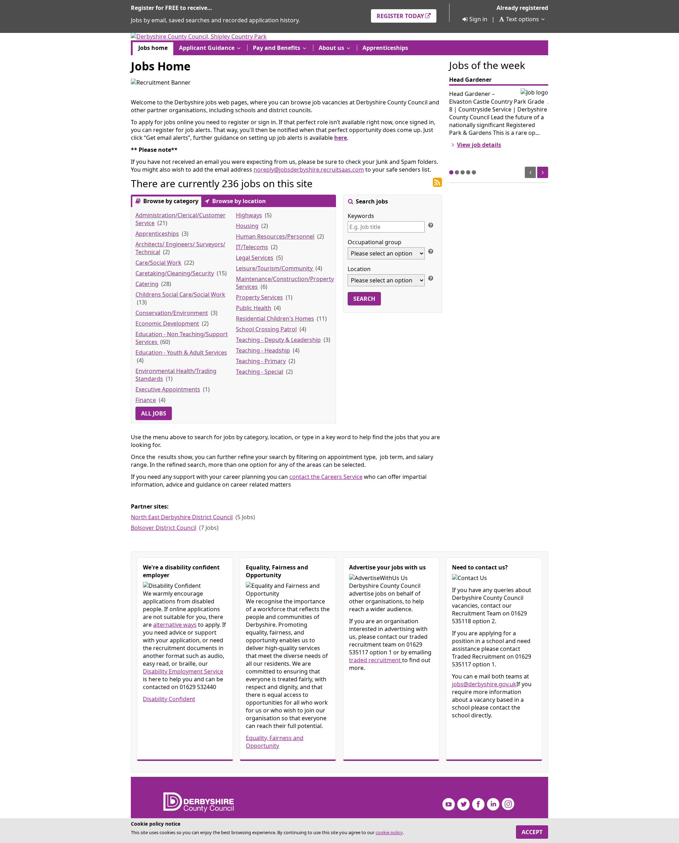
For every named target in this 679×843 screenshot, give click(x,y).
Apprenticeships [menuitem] (385, 48)
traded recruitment (375, 660)
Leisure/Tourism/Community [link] (275, 268)
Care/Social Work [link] (158, 262)
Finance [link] (145, 400)
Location (359, 269)
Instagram (508, 804)
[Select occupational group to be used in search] (430, 250)
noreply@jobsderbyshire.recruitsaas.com (309, 169)
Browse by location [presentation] (238, 201)
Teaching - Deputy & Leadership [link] (278, 340)
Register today (400, 16)
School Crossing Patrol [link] (266, 329)
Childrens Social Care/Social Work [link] (180, 294)
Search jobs (371, 201)
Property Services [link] (259, 297)
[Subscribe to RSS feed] (437, 182)
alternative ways (175, 625)
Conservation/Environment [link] (171, 313)
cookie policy (389, 832)
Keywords (361, 216)
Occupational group (374, 242)
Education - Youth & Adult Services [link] (181, 352)
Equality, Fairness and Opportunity (274, 742)
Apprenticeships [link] (157, 233)
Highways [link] (249, 215)
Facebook (478, 804)
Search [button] (364, 299)
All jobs (153, 413)
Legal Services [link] (254, 258)
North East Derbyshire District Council (182, 517)
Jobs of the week (487, 65)
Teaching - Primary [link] (261, 361)
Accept (532, 832)
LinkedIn (493, 804)
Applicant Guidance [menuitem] (206, 48)
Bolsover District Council (163, 528)
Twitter (463, 804)
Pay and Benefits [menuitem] (276, 48)
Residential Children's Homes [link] (275, 318)
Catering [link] (146, 284)
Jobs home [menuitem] (153, 48)
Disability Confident (169, 699)
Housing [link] (247, 226)
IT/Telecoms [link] (252, 247)
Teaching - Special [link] (259, 371)
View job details (479, 145)
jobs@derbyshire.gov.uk (484, 684)
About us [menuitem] (331, 48)
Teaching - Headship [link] (263, 350)
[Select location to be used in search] (430, 277)
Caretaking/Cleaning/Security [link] (174, 273)
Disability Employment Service (183, 671)
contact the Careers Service (325, 477)
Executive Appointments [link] (167, 389)
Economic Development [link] (167, 323)
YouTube (448, 804)
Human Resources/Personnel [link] (275, 236)
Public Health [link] (253, 308)
